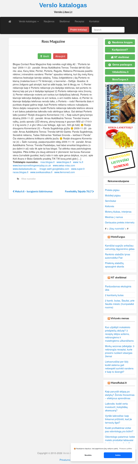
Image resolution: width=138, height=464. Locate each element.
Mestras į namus (114, 217)
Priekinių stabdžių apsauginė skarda (114, 264)
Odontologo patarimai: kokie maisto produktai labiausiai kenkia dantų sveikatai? (120, 440)
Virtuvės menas (120, 318)
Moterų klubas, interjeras (118, 211)
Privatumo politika (69, 459)
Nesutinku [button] (88, 455)
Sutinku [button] (117, 455)
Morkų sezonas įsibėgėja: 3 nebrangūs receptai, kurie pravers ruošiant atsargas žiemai (119, 351)
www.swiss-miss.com (64, 165)
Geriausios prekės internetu (119, 222)
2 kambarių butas (114, 295)
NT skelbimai (118, 277)
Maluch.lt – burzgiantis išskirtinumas (33, 191)
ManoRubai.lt (119, 382)
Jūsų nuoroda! (116, 228)
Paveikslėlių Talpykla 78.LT (78, 191)
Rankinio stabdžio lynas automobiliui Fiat (117, 256)
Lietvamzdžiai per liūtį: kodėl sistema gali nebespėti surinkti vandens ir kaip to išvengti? (119, 366)
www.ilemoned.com (64, 172)
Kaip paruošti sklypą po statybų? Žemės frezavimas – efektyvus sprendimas (119, 395)
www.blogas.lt (64, 162)
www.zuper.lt (77, 168)
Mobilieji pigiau (113, 195)
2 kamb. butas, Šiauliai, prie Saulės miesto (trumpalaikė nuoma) (119, 304)
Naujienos (49, 21)
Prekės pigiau (112, 190)
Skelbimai (64, 21)
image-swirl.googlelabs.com (54, 168)
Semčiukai (110, 200)
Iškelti (45, 56)
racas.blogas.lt (20, 172)
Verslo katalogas (28, 21)
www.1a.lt (78, 162)
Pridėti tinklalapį (78, 29)
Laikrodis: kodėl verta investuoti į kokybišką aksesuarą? (116, 407)
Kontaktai (94, 21)
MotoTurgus (118, 237)
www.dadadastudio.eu (24, 168)
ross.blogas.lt (47, 162)
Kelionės (109, 206)
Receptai (79, 21)
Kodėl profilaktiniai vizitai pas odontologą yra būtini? (119, 429)
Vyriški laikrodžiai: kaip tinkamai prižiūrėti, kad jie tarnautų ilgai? (118, 419)
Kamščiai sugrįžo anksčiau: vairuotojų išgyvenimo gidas (119, 247)
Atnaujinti (60, 56)
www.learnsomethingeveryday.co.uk (32, 165)
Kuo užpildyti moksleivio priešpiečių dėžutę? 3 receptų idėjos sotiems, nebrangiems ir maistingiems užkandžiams (119, 333)
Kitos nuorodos (28, 178)
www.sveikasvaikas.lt (41, 172)
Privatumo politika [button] (125, 448)
